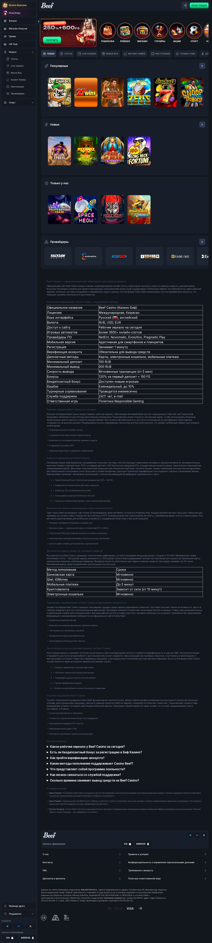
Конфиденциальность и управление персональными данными (161, 862)
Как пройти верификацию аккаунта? (77, 758)
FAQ (45, 870)
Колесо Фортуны (18, 5)
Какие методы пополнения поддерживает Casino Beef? (91, 763)
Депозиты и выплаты (54, 878)
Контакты (48, 862)
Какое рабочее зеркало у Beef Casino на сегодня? (87, 746)
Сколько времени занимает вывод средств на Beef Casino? (94, 780)
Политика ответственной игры (144, 878)
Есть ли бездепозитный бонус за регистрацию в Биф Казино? (96, 752)
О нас (46, 854)
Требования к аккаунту (140, 870)
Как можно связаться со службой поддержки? (85, 775)
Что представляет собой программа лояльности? (87, 769)
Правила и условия (138, 854)
